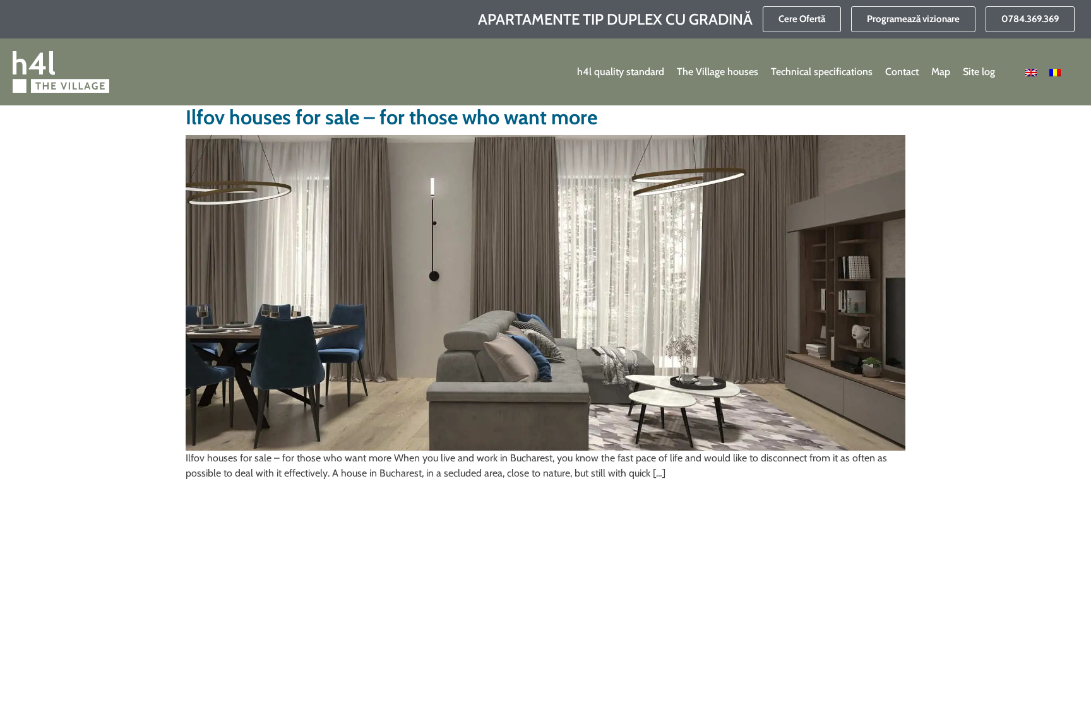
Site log (979, 72)
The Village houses (717, 72)
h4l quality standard (620, 72)
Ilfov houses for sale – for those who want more (391, 117)
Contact (902, 72)
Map (940, 72)
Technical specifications (822, 72)
